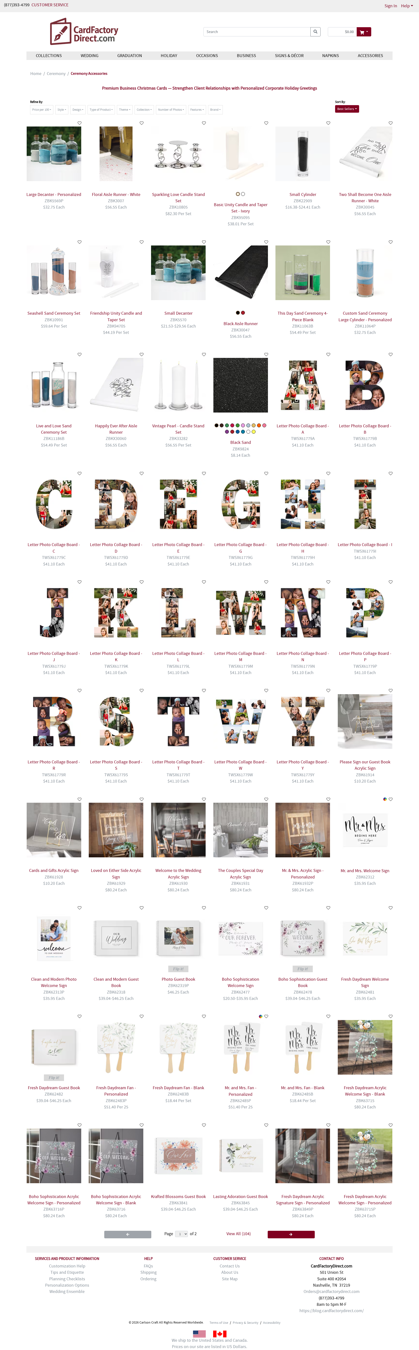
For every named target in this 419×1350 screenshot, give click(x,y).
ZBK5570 (178, 320)
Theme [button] (123, 110)
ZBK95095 (240, 217)
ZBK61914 (365, 775)
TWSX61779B (365, 438)
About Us (229, 1272)
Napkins (330, 56)
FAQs (148, 1266)
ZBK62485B (302, 1094)
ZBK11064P (365, 326)
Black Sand (240, 442)
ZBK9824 (241, 449)
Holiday (169, 56)
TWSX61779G (241, 557)
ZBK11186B (53, 438)
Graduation (129, 56)
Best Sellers (345, 109)
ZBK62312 (365, 877)
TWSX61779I (365, 551)
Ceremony (56, 73)
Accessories (370, 56)
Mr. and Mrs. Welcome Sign (365, 871)
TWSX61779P (365, 666)
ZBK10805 (178, 207)
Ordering (148, 1279)
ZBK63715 (365, 1101)
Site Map (230, 1279)
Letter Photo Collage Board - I (365, 545)
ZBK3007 (116, 201)
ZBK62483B (178, 1094)
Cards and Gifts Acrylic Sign (54, 870)
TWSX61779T (178, 775)
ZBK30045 (365, 207)
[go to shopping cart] (364, 31)
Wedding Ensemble (67, 1291)
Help (405, 6)
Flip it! (178, 969)
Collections (49, 56)
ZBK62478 (303, 992)
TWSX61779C (54, 557)
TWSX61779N (303, 666)
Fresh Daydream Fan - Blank (178, 1088)
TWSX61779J (54, 666)
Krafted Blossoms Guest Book (178, 1196)
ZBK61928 (54, 877)
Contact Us (230, 1266)
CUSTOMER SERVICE (50, 5)
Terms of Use (219, 1322)
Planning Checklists (67, 1279)
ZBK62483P (116, 1101)
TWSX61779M (240, 666)
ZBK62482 (54, 1094)
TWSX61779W (240, 775)
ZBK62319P (178, 985)
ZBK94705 (116, 326)
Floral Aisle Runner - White (116, 194)
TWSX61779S (116, 775)
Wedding (89, 56)
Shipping (148, 1272)
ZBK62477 (240, 992)
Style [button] (60, 110)
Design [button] (77, 110)
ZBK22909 (303, 201)
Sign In (391, 6)
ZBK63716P (53, 1209)
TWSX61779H (303, 557)
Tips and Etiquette (67, 1272)
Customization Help (67, 1266)
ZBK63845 (240, 1203)
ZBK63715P (365, 1209)
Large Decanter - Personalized (53, 194)
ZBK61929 (116, 883)
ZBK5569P (54, 201)
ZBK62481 (365, 992)
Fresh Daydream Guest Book (54, 1088)
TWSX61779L (178, 666)
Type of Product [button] (100, 110)
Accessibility (272, 1322)
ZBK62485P (240, 1101)
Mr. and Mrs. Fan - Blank (302, 1088)
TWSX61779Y (302, 775)
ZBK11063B (302, 326)
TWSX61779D (116, 557)
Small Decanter (178, 313)
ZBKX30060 (116, 438)
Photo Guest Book (178, 979)
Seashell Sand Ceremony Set (53, 313)
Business (246, 56)
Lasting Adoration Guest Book (240, 1196)
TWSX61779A (303, 438)
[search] (315, 31)
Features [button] (195, 110)
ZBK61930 (178, 883)
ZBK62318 (116, 992)
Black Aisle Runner (241, 324)
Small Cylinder (303, 194)
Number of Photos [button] (170, 110)
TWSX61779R (54, 775)
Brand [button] (214, 110)
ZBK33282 (178, 438)
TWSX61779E (178, 557)
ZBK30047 (240, 330)
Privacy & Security (245, 1322)
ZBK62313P (53, 992)
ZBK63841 (178, 1203)
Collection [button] (143, 110)
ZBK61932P (302, 883)
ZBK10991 (54, 320)
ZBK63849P (302, 1209)
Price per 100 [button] (40, 110)
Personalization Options (67, 1285)
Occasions (207, 56)
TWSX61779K (116, 666)
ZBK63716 (116, 1209)
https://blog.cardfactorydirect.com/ (331, 1311)
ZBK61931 (240, 883)
